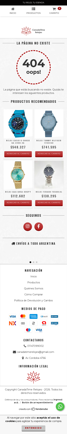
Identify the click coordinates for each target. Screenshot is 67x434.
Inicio (33, 276)
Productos (33, 282)
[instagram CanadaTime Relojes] (27, 226)
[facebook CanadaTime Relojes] (38, 226)
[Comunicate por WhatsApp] (60, 406)
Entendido (33, 428)
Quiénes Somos (33, 288)
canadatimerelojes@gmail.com (35, 352)
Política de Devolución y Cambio (33, 300)
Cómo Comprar (33, 294)
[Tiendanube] (34, 410)
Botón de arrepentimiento (37, 402)
